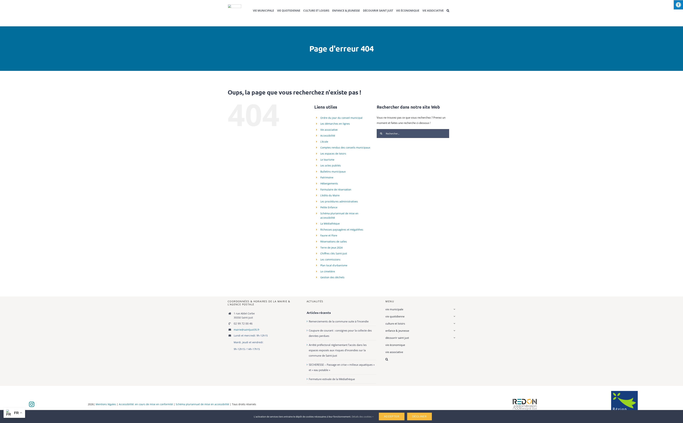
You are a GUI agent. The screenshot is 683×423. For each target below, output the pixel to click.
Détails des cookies (362, 416)
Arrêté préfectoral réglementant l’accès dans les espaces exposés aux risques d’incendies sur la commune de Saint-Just (338, 350)
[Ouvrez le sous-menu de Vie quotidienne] (454, 316)
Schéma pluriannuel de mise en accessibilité (202, 404)
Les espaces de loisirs (333, 153)
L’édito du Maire (330, 195)
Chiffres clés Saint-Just (333, 253)
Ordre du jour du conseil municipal (341, 117)
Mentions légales (106, 404)
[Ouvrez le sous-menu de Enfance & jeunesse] (454, 330)
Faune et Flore (328, 235)
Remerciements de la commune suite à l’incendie (339, 321)
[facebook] (23, 404)
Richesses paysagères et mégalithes (341, 229)
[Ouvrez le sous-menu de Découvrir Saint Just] (454, 337)
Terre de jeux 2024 (331, 247)
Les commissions (330, 259)
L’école (324, 141)
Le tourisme (327, 159)
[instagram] (31, 404)
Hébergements (329, 183)
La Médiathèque (330, 223)
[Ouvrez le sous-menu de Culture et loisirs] (454, 323)
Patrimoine (326, 177)
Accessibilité (327, 135)
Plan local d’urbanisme (333, 265)
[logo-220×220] (234, 5)
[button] (448, 10)
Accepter (391, 416)
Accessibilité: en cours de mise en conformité (146, 404)
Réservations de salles (333, 241)
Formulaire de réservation (335, 189)
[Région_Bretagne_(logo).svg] (624, 392)
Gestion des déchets (332, 277)
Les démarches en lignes (335, 123)
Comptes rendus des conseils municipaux (345, 147)
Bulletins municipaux (333, 171)
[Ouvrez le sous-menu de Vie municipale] (454, 309)
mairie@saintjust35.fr (247, 329)
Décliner (419, 416)
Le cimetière (327, 271)
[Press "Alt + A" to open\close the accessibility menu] (678, 4)
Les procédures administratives (339, 201)
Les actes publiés (330, 165)
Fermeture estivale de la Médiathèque (332, 379)
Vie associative (329, 129)
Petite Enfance (328, 207)
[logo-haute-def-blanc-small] (524, 399)
